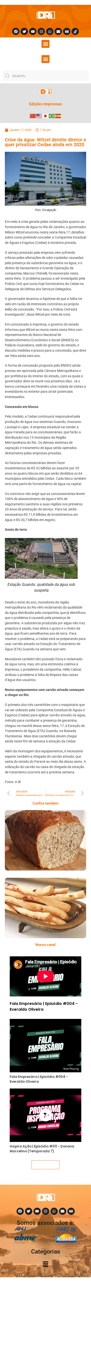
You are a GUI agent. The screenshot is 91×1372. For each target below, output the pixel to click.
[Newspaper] (66, 31)
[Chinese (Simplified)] (33, 116)
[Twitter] (24, 31)
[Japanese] (45, 116)
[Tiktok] (75, 31)
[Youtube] (32, 31)
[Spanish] (58, 116)
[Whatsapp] (49, 31)
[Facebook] (15, 31)
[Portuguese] (52, 116)
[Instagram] (41, 31)
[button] (45, 44)
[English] (39, 116)
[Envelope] (58, 31)
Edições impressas (45, 104)
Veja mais (45, 1165)
